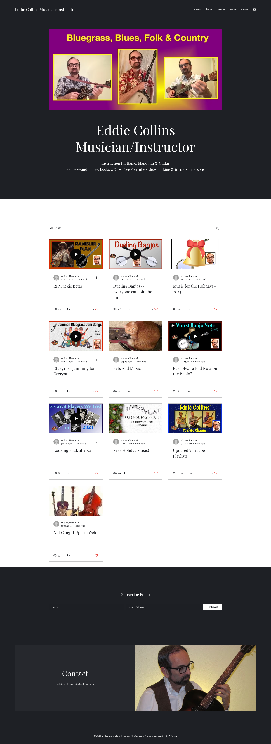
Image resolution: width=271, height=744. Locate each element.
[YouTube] (254, 9)
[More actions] (97, 277)
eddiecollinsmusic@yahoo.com (75, 684)
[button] (217, 229)
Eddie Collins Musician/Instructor (45, 9)
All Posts (55, 228)
